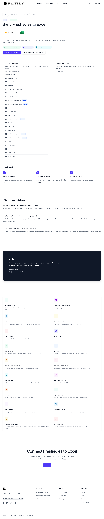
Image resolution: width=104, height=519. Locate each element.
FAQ (57, 3)
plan (40, 182)
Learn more (57, 465)
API (37, 499)
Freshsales (25, 14)
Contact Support (63, 492)
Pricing (65, 3)
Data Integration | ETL (42, 492)
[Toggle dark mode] (84, 3)
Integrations (14, 14)
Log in (90, 3)
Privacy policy (85, 502)
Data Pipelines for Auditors (43, 495)
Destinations (49, 3)
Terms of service (85, 499)
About (83, 492)
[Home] (5, 15)
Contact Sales (62, 495)
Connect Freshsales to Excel (11, 52)
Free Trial (98, 3)
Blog (82, 495)
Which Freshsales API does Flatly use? (33, 52)
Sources (39, 3)
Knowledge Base (63, 499)
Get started (47, 465)
